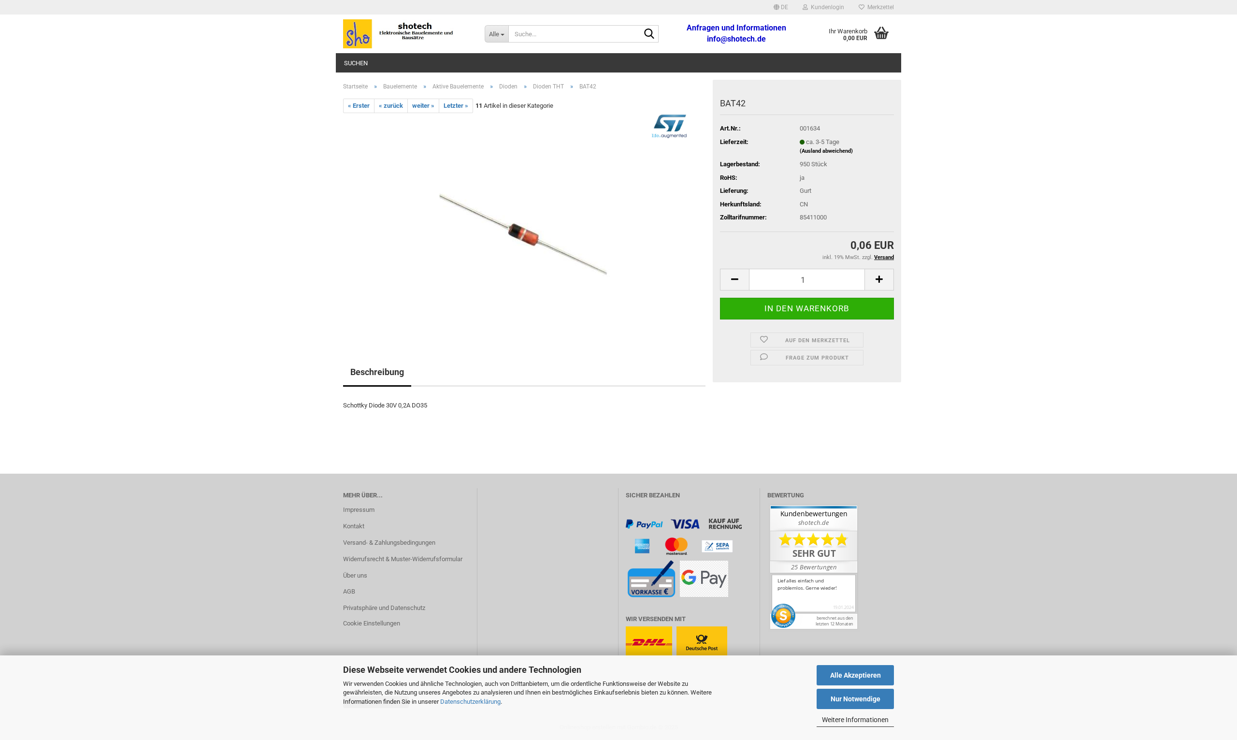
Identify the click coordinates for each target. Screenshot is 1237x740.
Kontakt (353, 526)
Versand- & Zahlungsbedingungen (389, 542)
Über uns (355, 575)
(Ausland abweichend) (826, 151)
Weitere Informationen (855, 720)
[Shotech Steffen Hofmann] (406, 34)
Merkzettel (879, 7)
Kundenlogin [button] (826, 7)
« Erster (359, 105)
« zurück (391, 105)
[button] (780, 7)
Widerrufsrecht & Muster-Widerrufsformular (402, 559)
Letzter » (456, 105)
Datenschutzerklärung (470, 701)
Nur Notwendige (855, 699)
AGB (349, 591)
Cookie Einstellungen (371, 623)
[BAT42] (524, 221)
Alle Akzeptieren (855, 675)
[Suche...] (649, 34)
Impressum (358, 509)
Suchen (356, 63)
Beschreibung (377, 372)
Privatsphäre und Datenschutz (384, 607)
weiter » (423, 105)
